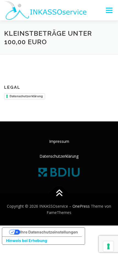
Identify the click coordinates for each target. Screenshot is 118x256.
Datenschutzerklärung (26, 96)
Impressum (59, 141)
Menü (108, 10)
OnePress (81, 206)
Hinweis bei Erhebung (26, 240)
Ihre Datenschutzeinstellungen (49, 232)
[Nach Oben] (59, 193)
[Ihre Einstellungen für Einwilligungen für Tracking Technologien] (108, 246)
